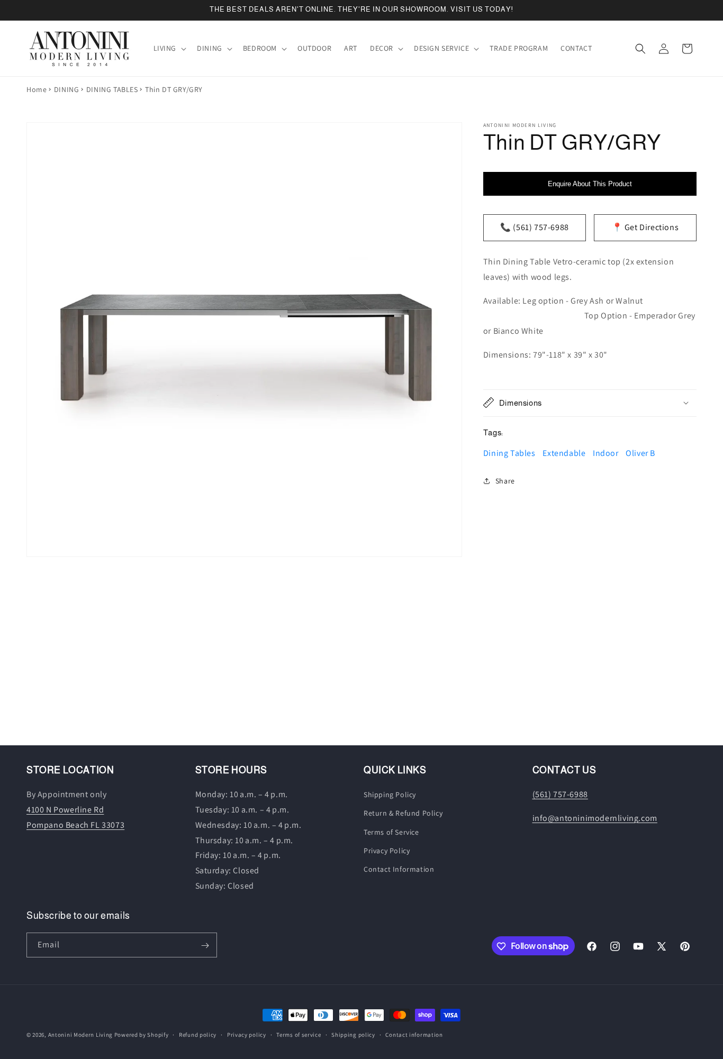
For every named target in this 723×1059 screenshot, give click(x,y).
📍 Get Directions (645, 227)
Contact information (413, 1034)
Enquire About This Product (590, 184)
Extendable (564, 453)
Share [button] (505, 481)
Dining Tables (509, 453)
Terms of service (298, 1034)
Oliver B (640, 453)
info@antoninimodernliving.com (594, 818)
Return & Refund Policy (403, 813)
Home (36, 89)
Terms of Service (391, 832)
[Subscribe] (204, 945)
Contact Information (399, 869)
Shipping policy (353, 1034)
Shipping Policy (390, 795)
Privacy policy (246, 1034)
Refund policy (197, 1034)
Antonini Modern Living (80, 1034)
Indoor (606, 453)
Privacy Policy (387, 850)
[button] (169, 48)
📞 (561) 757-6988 (534, 227)
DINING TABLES (112, 89)
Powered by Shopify (141, 1034)
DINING (66, 89)
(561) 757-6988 (560, 794)
